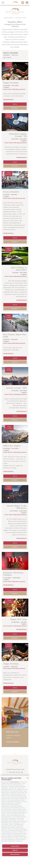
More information (15, 854)
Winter (15, 55)
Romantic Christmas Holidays (13, 574)
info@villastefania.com (15, 769)
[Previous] (3, 719)
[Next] (26, 719)
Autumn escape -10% (16, 388)
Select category (10, 53)
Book (15, 104)
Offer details (8, 99)
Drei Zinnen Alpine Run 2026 (14, 335)
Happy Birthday (11, 83)
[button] (27, 778)
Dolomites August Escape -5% (18, 135)
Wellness (7, 57)
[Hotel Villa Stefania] (15, 11)
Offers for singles (12, 446)
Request (15, 108)
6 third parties (14, 782)
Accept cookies (15, 846)
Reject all (15, 850)
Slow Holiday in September (19, 268)
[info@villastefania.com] (22, 2)
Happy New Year (18, 619)
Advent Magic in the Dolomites (17, 507)
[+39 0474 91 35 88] (27, 2)
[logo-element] (15, 2)
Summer (6, 55)
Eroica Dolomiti (11, 192)
